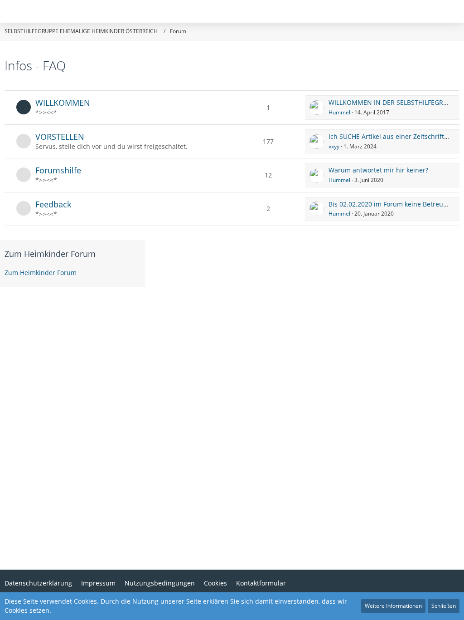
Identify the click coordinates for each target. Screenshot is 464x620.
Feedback (53, 204)
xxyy (334, 146)
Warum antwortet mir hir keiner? (378, 170)
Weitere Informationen (393, 606)
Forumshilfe (58, 170)
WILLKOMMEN (62, 102)
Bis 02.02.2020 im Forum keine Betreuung (392, 204)
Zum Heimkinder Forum (50, 253)
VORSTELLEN (59, 136)
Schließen (443, 606)
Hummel (339, 112)
